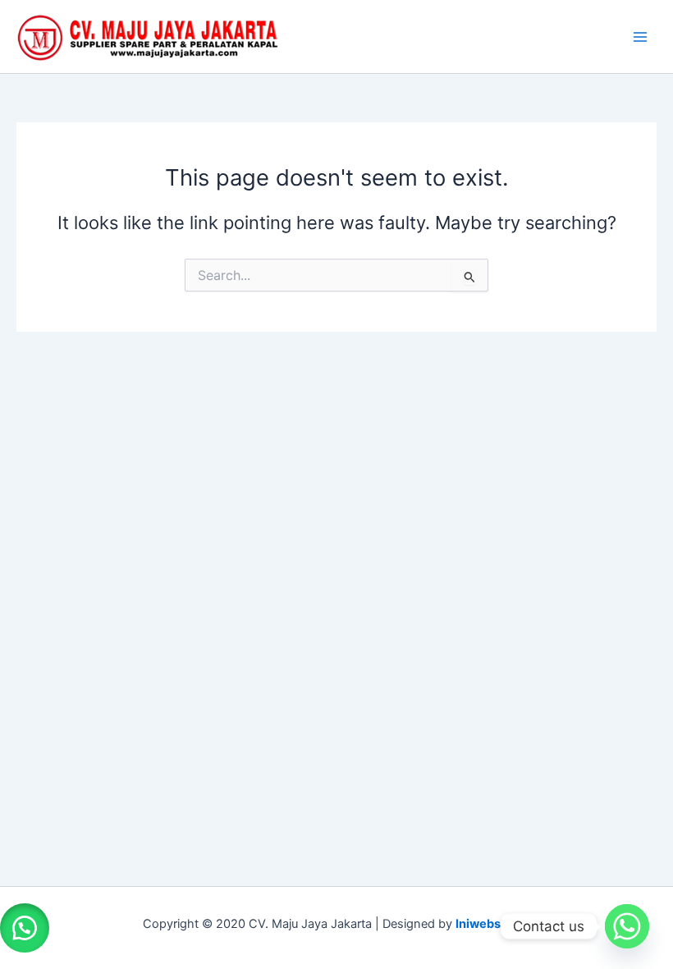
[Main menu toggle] (640, 36)
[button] (24, 928)
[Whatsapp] (627, 926)
